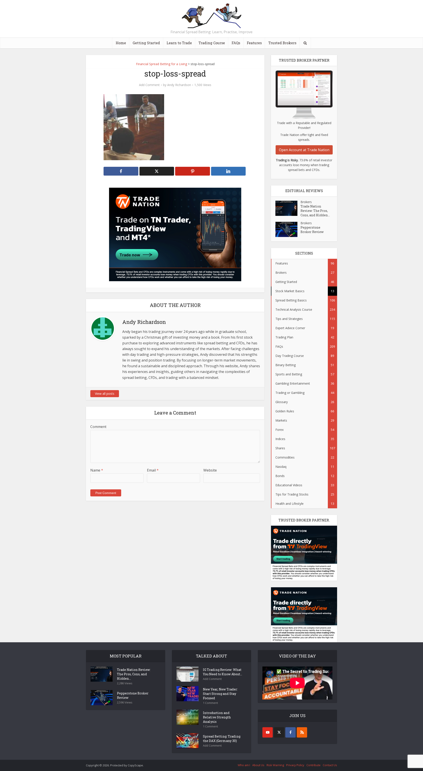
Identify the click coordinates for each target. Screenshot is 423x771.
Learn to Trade (179, 42)
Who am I (244, 765)
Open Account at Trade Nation (304, 149)
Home (121, 42)
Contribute (313, 765)
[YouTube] (267, 732)
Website (210, 470)
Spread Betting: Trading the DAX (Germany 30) (221, 738)
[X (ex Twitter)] (279, 732)
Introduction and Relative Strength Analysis (217, 717)
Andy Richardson (179, 85)
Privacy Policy (295, 765)
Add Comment (149, 85)
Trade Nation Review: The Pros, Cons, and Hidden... (315, 210)
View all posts (104, 393)
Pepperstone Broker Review (312, 229)
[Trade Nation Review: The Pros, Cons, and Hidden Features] (288, 208)
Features (254, 42)
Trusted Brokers (282, 42)
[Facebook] (290, 732)
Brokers (306, 202)
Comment (98, 426)
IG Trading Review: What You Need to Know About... (222, 672)
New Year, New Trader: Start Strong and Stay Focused (220, 693)
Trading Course (212, 42)
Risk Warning (275, 765)
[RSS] (302, 732)
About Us (258, 765)
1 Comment (210, 703)
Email (153, 470)
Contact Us (330, 765)
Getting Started (146, 42)
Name (96, 470)
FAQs (236, 42)
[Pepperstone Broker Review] (288, 229)
